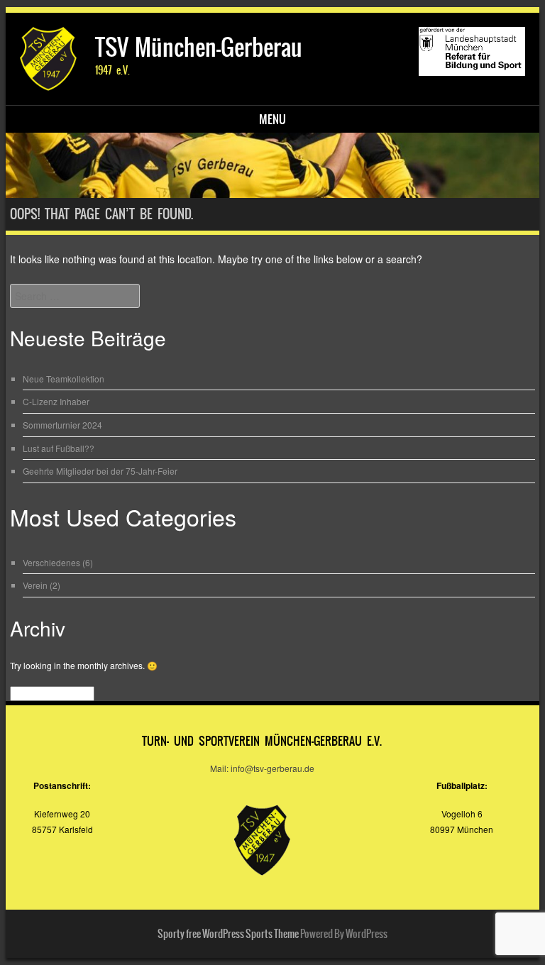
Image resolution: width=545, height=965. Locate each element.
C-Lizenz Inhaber (56, 401)
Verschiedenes (51, 562)
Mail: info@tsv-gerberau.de (262, 768)
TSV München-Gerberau (198, 47)
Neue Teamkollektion (63, 379)
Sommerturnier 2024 (62, 425)
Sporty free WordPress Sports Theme (228, 934)
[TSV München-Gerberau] (273, 165)
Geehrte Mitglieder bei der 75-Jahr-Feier (100, 471)
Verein (35, 585)
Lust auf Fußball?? (58, 448)
